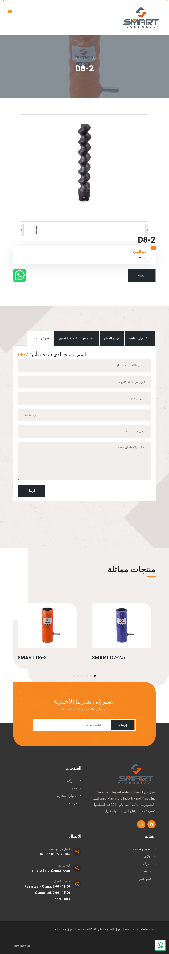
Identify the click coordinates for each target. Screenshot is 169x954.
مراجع (73, 803)
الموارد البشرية (67, 796)
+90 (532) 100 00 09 (55, 854)
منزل (94, 58)
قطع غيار (145, 879)
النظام (141, 275)
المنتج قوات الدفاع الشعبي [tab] (76, 338)
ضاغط (147, 871)
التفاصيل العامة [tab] (139, 338)
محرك (147, 864)
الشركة (72, 781)
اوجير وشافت (81, 58)
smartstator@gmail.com (51, 870)
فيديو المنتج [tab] (112, 338)
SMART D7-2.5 (108, 658)
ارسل (31, 490)
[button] (95, 676)
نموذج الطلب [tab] (40, 338)
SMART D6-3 (32, 658)
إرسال (123, 724)
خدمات (72, 788)
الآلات (147, 856)
